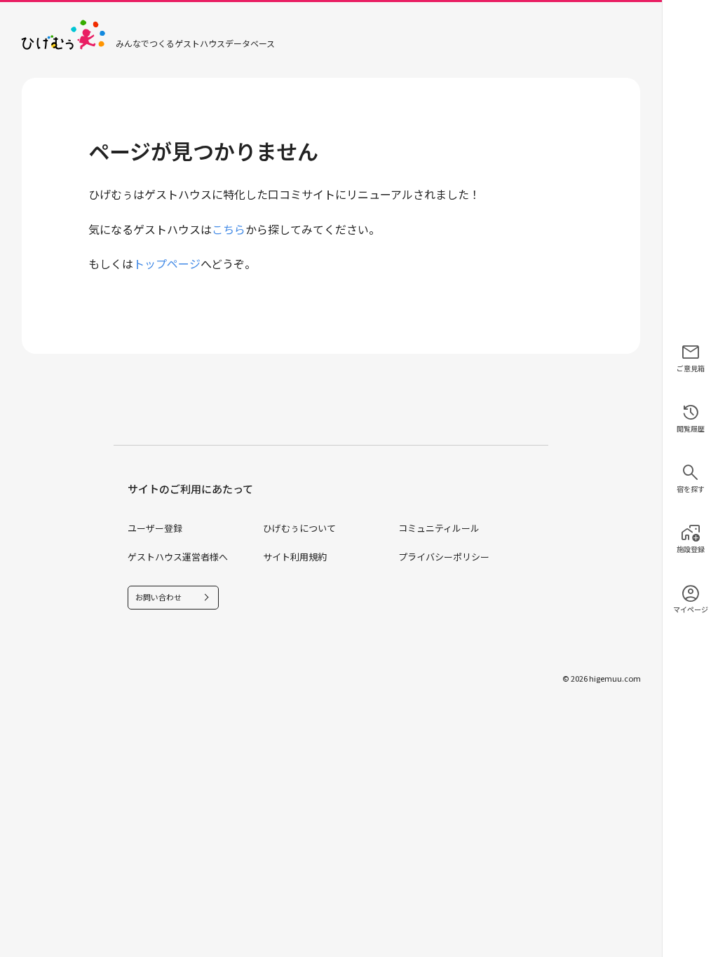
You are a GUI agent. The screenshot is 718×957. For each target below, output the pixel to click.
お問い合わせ (158, 597)
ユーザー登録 (155, 528)
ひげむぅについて (299, 528)
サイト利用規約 (295, 556)
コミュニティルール (439, 528)
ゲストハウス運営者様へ (178, 556)
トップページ (167, 263)
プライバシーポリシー (443, 556)
